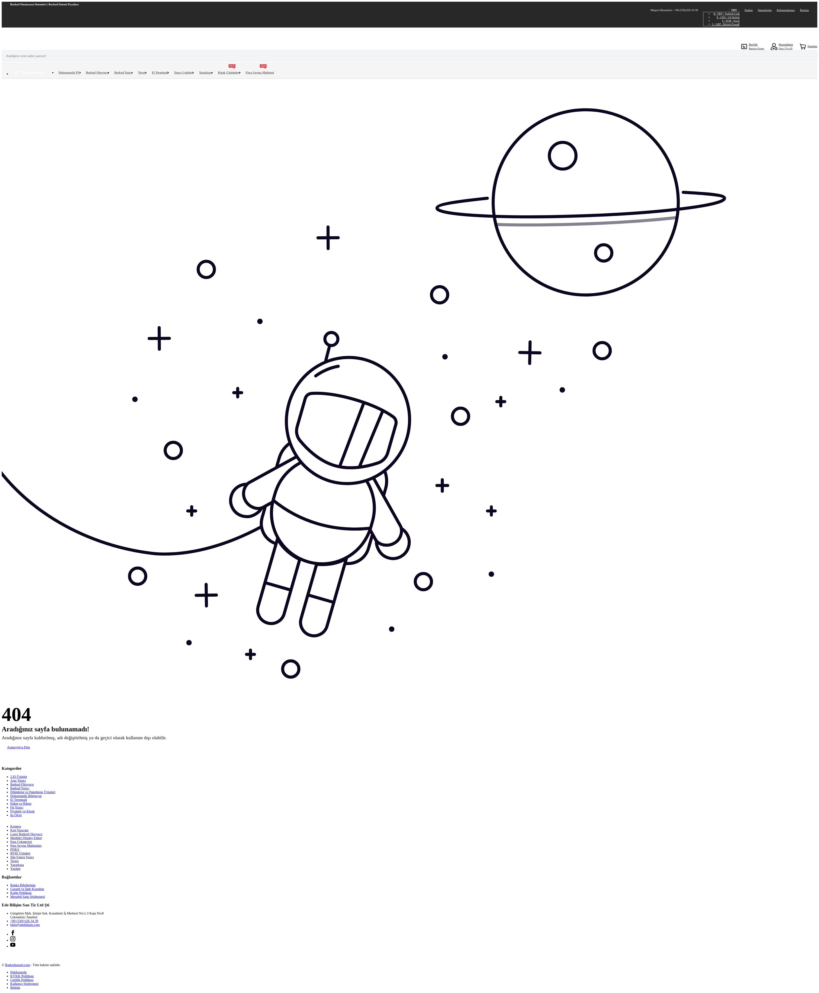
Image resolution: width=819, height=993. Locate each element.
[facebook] (12, 934)
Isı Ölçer (16, 815)
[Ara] (812, 55)
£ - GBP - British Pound (725, 24)
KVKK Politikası (22, 976)
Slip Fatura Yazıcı (22, 857)
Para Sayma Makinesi (260, 70)
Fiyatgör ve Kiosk (22, 811)
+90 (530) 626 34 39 (24, 921)
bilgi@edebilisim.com (25, 925)
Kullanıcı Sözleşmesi (24, 984)
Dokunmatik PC (69, 72)
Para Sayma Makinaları (26, 845)
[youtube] (12, 946)
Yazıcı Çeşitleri (183, 72)
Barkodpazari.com (17, 965)
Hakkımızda (18, 972)
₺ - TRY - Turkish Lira (726, 13)
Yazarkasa (205, 72)
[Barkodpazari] (34, 36)
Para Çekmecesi (21, 842)
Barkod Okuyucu (97, 72)
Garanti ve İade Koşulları (27, 889)
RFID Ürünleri (20, 853)
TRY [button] (734, 10)
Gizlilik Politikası (21, 980)
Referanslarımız (786, 10)
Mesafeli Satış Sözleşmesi (27, 896)
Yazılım (15, 869)
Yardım (748, 10)
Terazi (142, 72)
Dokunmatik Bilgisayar (26, 796)
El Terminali (160, 72)
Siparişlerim (765, 10)
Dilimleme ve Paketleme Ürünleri (32, 792)
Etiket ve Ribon (20, 803)
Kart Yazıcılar (19, 830)
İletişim (804, 10)
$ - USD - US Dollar (728, 17)
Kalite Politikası (21, 893)
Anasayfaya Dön (18, 747)
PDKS (14, 849)
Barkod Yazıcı (123, 72)
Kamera (15, 826)
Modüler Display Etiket (26, 838)
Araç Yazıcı (18, 780)
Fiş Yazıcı (16, 807)
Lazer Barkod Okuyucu (26, 834)
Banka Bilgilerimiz (23, 885)
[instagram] (12, 940)
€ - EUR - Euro (730, 20)
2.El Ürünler (18, 777)
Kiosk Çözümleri (229, 70)
